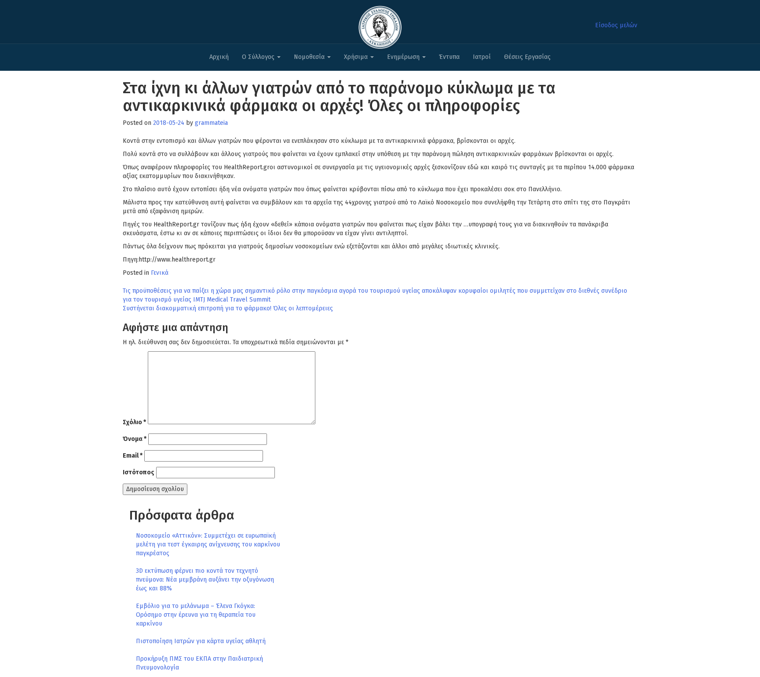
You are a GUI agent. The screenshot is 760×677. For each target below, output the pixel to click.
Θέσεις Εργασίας (527, 57)
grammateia (211, 123)
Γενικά (159, 273)
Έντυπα (449, 57)
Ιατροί (482, 57)
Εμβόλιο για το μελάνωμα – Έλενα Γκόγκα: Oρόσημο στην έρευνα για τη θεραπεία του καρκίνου (196, 614)
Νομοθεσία (310, 57)
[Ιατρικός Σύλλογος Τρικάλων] (380, 25)
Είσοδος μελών (616, 25)
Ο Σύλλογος (259, 57)
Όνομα (134, 439)
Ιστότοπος (138, 472)
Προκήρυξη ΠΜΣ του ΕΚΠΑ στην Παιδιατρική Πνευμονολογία (199, 663)
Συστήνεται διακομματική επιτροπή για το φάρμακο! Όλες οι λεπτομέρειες (228, 308)
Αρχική (219, 57)
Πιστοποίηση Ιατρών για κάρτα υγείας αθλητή (201, 641)
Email (132, 455)
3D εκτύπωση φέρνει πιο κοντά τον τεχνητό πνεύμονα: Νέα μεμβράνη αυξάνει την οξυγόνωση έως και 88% (205, 579)
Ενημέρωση (404, 57)
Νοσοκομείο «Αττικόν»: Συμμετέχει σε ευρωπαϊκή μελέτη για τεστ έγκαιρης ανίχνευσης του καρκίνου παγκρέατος (208, 544)
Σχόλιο (134, 422)
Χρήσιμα (356, 57)
